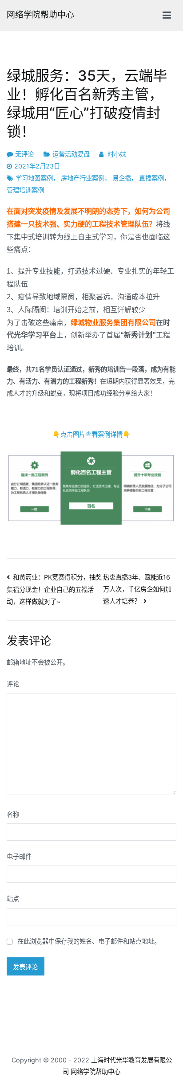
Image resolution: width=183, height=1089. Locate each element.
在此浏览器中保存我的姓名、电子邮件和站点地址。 (88, 941)
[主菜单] (167, 15)
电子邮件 (19, 856)
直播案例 (151, 178)
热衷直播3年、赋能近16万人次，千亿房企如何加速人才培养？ (137, 589)
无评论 (24, 154)
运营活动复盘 (71, 154)
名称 (13, 814)
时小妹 (116, 154)
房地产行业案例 (82, 178)
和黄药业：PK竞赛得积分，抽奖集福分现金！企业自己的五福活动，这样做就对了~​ (54, 589)
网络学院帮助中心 (40, 15)
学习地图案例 (34, 178)
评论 (13, 684)
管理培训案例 (25, 190)
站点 (13, 898)
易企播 (121, 178)
